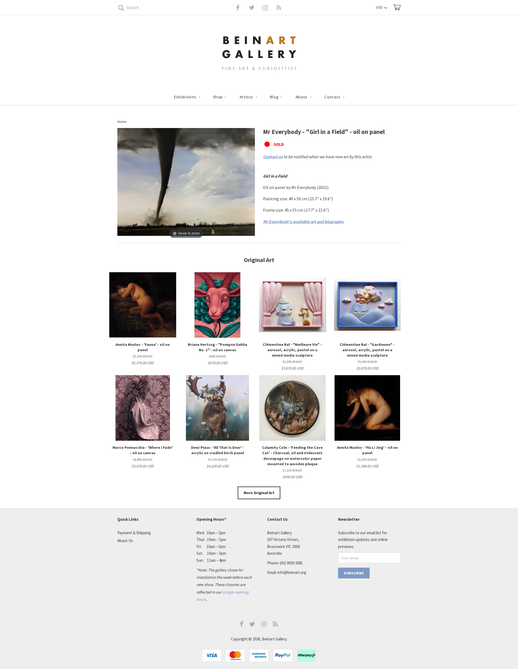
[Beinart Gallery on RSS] (269, 7)
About (302, 96)
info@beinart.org (291, 572)
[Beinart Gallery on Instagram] (264, 625)
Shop (218, 96)
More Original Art (259, 492)
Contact (333, 96)
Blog (275, 96)
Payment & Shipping (134, 532)
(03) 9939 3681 (291, 562)
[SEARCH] (120, 8)
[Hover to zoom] (186, 183)
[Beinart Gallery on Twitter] (241, 7)
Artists (247, 96)
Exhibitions (185, 96)
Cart (397, 7)
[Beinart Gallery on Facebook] (234, 7)
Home (121, 121)
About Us (125, 540)
